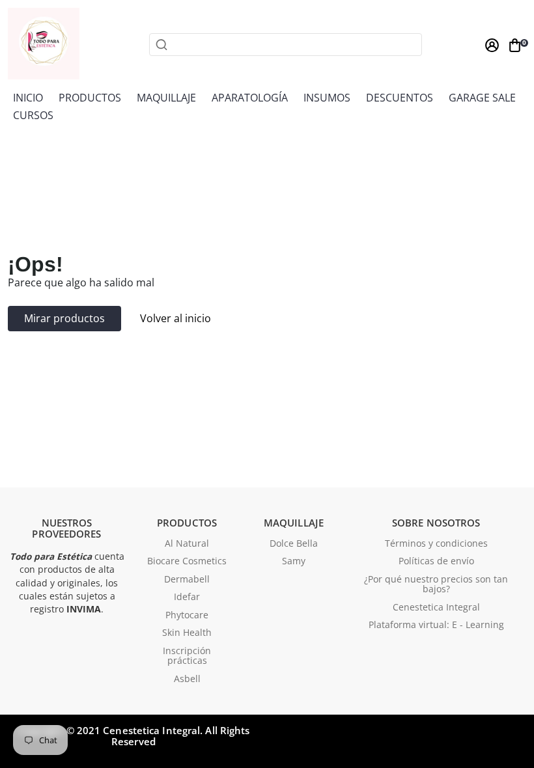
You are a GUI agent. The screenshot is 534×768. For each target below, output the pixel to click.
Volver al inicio (175, 318)
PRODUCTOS (90, 97)
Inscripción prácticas (187, 656)
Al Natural (187, 544)
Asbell (187, 679)
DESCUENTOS (399, 97)
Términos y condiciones (436, 544)
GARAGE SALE (482, 97)
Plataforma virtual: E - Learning (436, 625)
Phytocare (186, 615)
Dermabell (187, 580)
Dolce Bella (294, 544)
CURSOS (33, 115)
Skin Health (187, 633)
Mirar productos (64, 318)
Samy (293, 561)
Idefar (187, 597)
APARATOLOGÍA (250, 97)
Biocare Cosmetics (187, 561)
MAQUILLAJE (166, 97)
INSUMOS (326, 97)
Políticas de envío (436, 561)
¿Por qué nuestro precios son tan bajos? (436, 585)
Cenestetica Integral (436, 608)
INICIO (28, 97)
